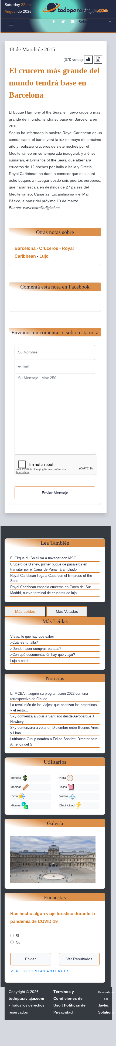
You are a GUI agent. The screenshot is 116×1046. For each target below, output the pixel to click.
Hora (63, 777)
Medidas (16, 787)
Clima (15, 796)
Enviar (30, 959)
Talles (63, 787)
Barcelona (25, 248)
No (18, 942)
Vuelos (64, 796)
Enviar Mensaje (55, 493)
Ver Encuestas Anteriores (42, 971)
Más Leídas (25, 611)
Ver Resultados (79, 959)
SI (17, 936)
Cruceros (48, 248)
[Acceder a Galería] (55, 859)
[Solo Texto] (98, 59)
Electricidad (67, 805)
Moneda (16, 777)
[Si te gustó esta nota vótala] (88, 59)
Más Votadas (67, 611)
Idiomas (16, 805)
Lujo (44, 256)
